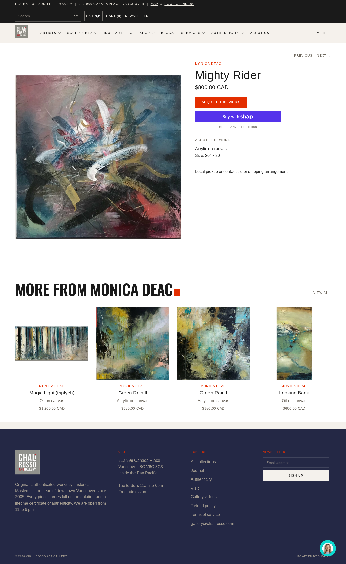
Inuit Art (113, 33)
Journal (197, 470)
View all (322, 293)
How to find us (179, 3)
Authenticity (225, 33)
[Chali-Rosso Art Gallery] (21, 32)
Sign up (296, 475)
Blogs (167, 33)
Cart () (113, 16)
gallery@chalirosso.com (212, 523)
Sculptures (80, 33)
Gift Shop (140, 33)
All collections (203, 461)
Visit (321, 32)
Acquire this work (221, 102)
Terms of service (205, 514)
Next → (324, 55)
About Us (260, 33)
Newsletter (137, 16)
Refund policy (203, 506)
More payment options (238, 127)
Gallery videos (204, 497)
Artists (48, 33)
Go (76, 16)
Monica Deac (208, 64)
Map (154, 3)
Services (191, 33)
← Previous (301, 55)
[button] (98, 157)
